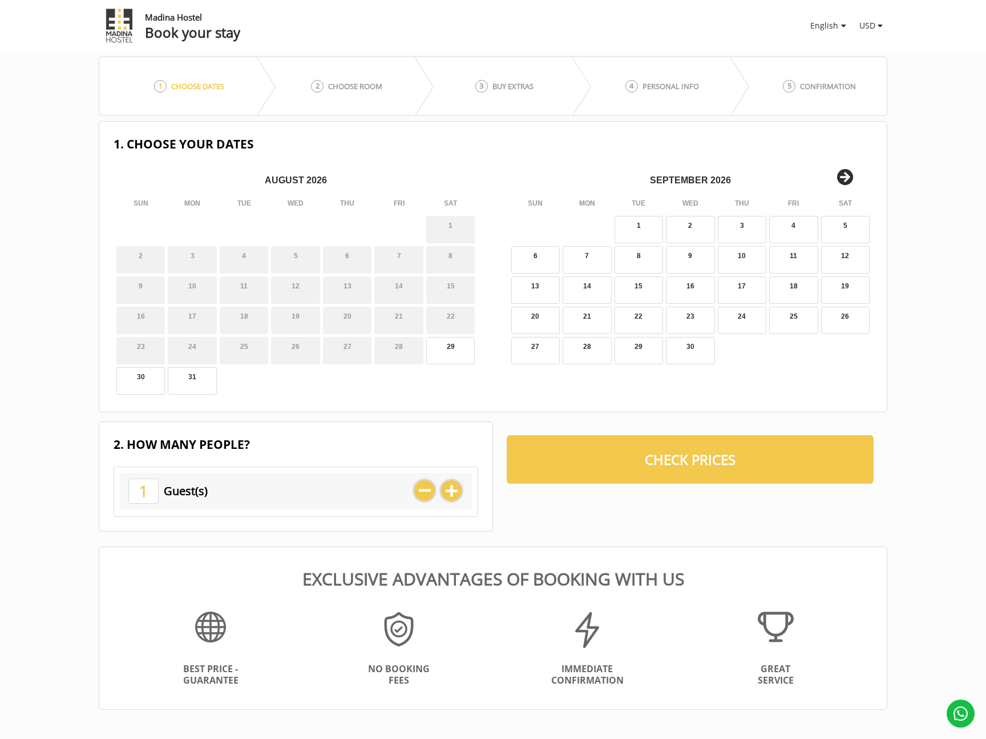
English (824, 25)
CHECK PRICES (690, 459)
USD (867, 25)
